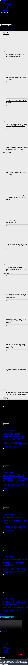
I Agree (25, 662)
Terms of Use (6, 652)
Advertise (5, 8)
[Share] (2, 657)
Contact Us (5, 10)
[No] (7, 664)
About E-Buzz (6, 3)
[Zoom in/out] (4, 657)
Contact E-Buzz (6, 645)
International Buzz (7, 6)
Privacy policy (3, 664)
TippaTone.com (21, 654)
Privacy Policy (6, 650)
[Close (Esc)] (0, 657)
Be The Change (6, 7)
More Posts (3, 614)
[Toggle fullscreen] (3, 657)
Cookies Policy (6, 648)
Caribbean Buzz (7, 4)
